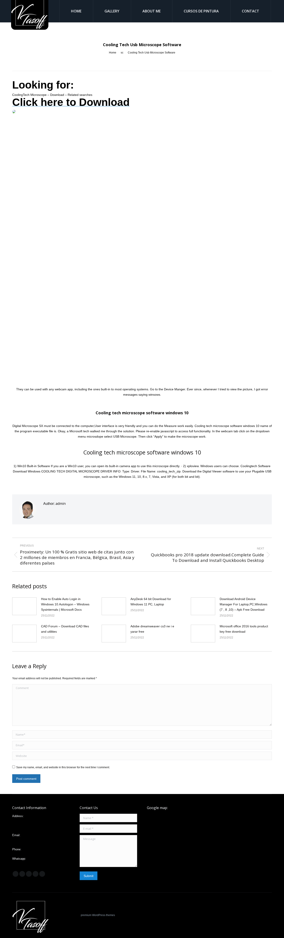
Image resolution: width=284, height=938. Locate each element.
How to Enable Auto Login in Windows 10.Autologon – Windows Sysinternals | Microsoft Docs (65, 604)
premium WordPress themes (98, 915)
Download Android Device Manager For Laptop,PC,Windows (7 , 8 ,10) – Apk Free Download (243, 604)
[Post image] (24, 606)
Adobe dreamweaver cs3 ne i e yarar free (152, 628)
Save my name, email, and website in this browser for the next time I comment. (63, 767)
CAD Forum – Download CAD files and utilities (65, 628)
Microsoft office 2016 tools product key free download (244, 628)
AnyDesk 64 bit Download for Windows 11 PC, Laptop (150, 601)
